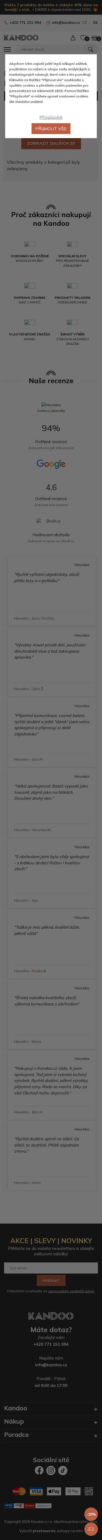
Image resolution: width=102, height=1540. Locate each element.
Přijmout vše (51, 128)
